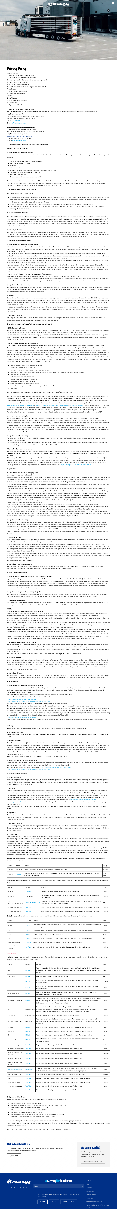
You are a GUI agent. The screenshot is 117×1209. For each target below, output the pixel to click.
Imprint (88, 1184)
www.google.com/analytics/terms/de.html (20, 405)
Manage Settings (68, 1202)
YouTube (18, 874)
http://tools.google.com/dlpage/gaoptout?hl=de (22, 717)
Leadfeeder (29, 1069)
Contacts (15, 1156)
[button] (113, 3)
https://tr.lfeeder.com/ (15, 1069)
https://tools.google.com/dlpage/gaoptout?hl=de (76, 465)
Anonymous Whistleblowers (94, 1201)
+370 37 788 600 (17, 121)
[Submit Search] (82, 1186)
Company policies (91, 1194)
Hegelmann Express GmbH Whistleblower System (97, 1206)
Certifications (90, 1191)
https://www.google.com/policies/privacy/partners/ (51, 405)
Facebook (28, 981)
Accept (42, 1202)
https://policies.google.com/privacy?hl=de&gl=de (22, 699)
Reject (54, 1202)
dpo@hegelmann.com (19, 140)
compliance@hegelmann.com (93, 1161)
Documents (89, 1188)
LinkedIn (29, 891)
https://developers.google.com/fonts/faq (84, 799)
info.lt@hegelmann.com (19, 123)
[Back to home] (58, 3)
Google (28, 925)
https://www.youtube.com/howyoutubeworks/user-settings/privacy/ (28, 701)
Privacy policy (90, 1198)
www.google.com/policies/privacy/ (18, 802)
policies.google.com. (76, 405)
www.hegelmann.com (33, 902)
